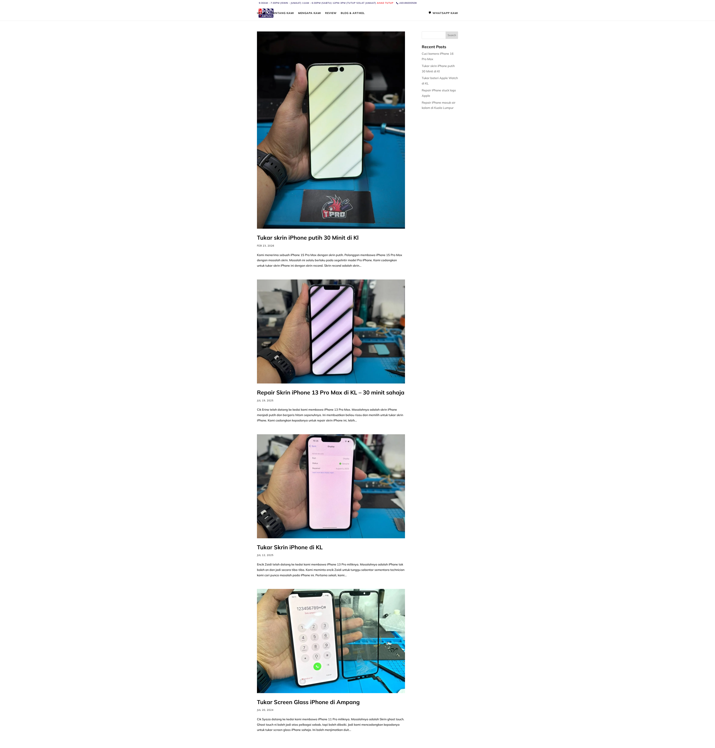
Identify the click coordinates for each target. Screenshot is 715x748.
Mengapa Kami (309, 13)
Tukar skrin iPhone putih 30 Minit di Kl (308, 237)
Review (331, 13)
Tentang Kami (283, 13)
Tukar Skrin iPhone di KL (290, 547)
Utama (262, 13)
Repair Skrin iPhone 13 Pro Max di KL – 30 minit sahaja (330, 392)
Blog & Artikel (353, 13)
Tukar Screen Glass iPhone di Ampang (308, 702)
